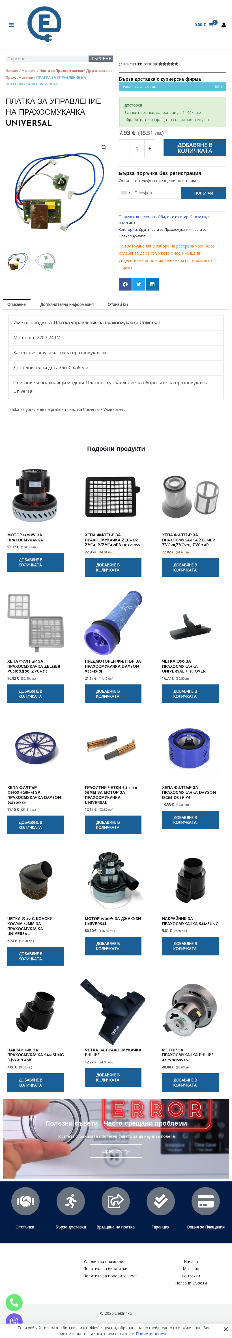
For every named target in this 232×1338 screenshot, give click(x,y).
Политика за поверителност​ (110, 1276)
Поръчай (203, 193)
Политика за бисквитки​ (105, 1268)
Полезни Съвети (191, 1283)
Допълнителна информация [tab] (67, 304)
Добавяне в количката (194, 147)
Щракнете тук (116, 1151)
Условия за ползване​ (103, 1261)
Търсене (101, 59)
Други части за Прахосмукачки (165, 229)
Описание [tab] (16, 304)
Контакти (191, 1276)
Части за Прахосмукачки (61, 71)
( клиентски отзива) (138, 64)
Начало (12, 71)
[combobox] (125, 193)
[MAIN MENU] (11, 24)
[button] (104, 147)
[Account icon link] (223, 24)
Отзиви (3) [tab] (118, 304)
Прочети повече (151, 1333)
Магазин (29, 71)
